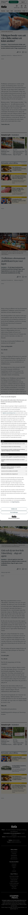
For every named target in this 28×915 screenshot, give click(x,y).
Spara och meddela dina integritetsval (9, 474)
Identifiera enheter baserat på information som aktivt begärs (12, 460)
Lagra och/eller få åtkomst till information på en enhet (13, 443)
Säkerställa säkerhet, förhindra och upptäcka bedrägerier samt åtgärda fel (11, 467)
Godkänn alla (14, 509)
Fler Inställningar (14, 512)
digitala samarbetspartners (9, 413)
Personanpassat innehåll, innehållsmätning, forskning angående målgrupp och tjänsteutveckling (13, 450)
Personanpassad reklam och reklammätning (10, 446)
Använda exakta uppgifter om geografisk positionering (13, 457)
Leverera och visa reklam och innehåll (9, 471)
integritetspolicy (15, 502)
